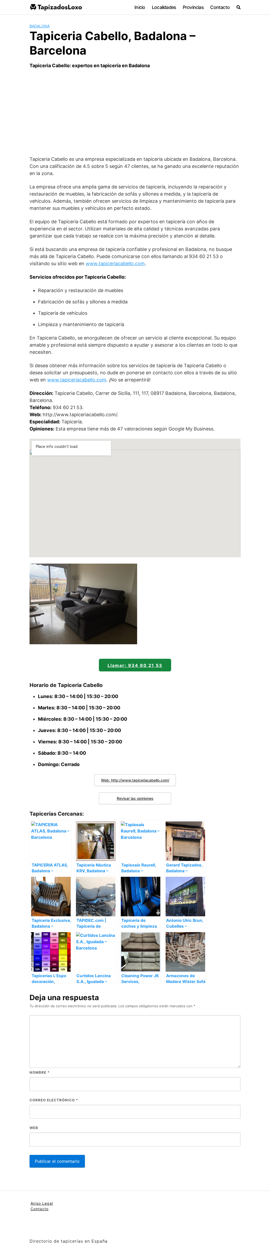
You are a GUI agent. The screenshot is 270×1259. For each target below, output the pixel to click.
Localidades (164, 7)
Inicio (139, 7)
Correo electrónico (54, 1100)
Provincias (193, 7)
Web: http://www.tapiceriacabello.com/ (135, 780)
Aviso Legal (42, 1203)
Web (34, 1128)
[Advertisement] (135, 112)
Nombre (40, 1072)
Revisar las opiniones (135, 798)
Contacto (220, 7)
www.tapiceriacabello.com (115, 263)
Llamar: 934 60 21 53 (135, 665)
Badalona (40, 26)
